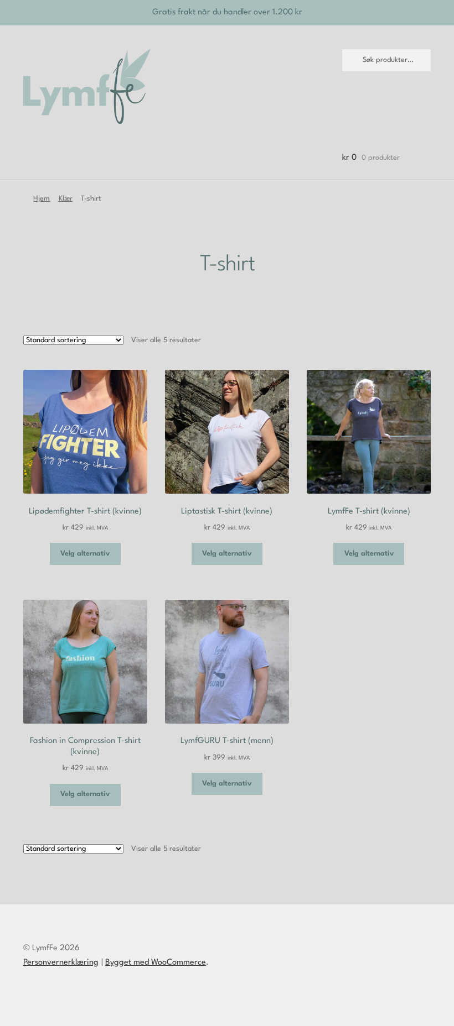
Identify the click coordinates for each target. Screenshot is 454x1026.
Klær (66, 198)
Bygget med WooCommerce (155, 963)
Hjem (41, 198)
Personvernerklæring (61, 963)
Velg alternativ (85, 553)
